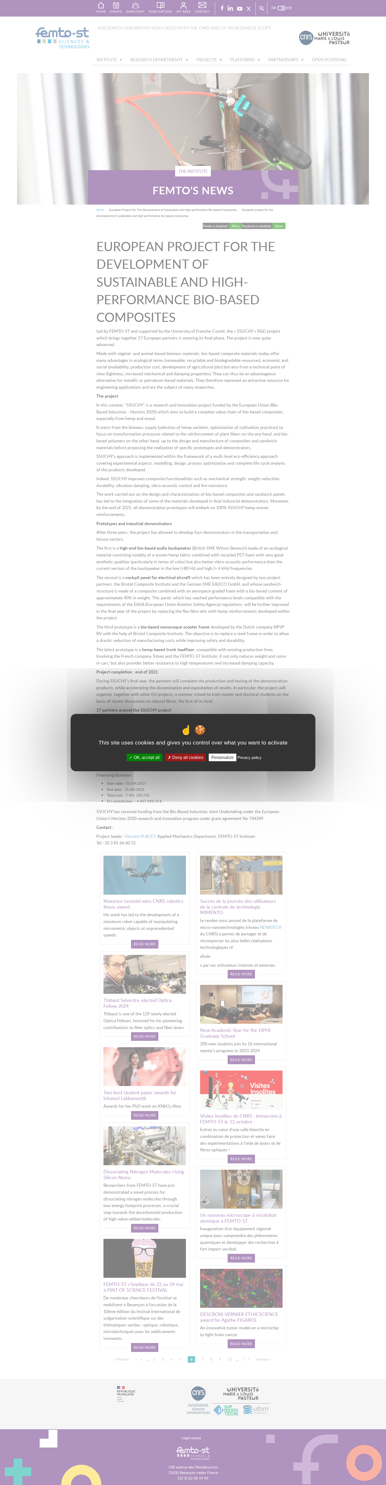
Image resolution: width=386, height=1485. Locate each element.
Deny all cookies (187, 757)
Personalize (222, 757)
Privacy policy (249, 757)
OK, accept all (146, 757)
